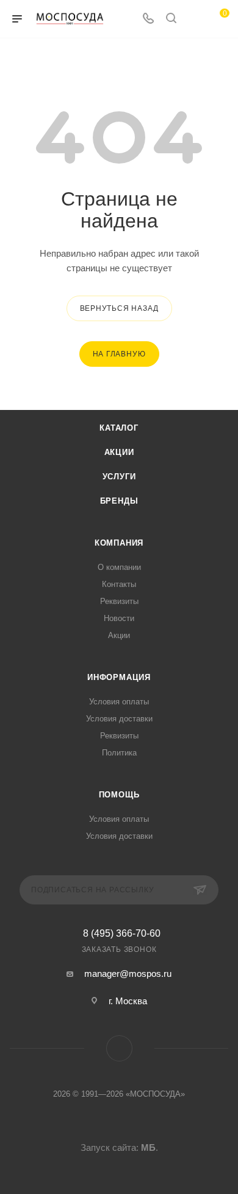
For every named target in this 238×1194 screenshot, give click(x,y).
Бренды (119, 500)
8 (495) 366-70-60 (121, 934)
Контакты (119, 584)
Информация (119, 677)
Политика (119, 752)
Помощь (119, 794)
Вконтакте (119, 1048)
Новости (119, 618)
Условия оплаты (119, 701)
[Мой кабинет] (194, 19)
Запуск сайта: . (119, 1147)
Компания (119, 542)
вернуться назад (119, 308)
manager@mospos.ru (127, 973)
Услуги (119, 476)
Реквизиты (119, 601)
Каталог (119, 427)
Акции (119, 452)
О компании (119, 567)
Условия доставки (119, 718)
